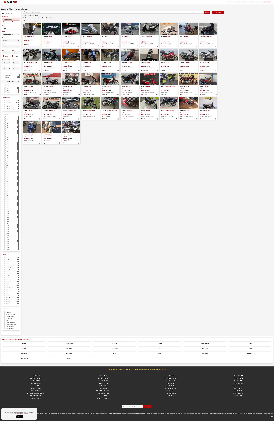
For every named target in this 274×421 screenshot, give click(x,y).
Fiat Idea (250, 343)
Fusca (159, 348)
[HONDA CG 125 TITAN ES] (188, 79)
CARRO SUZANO (170, 395)
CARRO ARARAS (238, 378)
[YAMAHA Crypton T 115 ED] (130, 103)
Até (13, 50)
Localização (5, 16)
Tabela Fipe (228, 2)
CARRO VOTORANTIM (103, 398)
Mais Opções (10, 81)
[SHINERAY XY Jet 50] (149, 29)
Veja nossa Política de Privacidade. (21, 413)
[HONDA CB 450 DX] (71, 29)
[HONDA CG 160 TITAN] (51, 29)
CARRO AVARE (36, 380)
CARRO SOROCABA (35, 395)
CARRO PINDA (238, 388)
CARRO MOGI (103, 388)
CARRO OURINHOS (170, 388)
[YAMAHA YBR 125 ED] (208, 103)
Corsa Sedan (69, 343)
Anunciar (252, 2)
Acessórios (6, 309)
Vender (115, 369)
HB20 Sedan (24, 353)
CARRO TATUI (238, 395)
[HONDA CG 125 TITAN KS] (110, 55)
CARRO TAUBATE (36, 398)
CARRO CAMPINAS (36, 383)
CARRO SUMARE (103, 395)
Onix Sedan (205, 353)
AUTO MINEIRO (103, 375)
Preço (3, 66)
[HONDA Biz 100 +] (51, 55)
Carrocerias (6, 85)
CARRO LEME (171, 385)
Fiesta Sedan (114, 348)
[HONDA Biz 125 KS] (149, 103)
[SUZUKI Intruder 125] (32, 55)
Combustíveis (6, 97)
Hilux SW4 (69, 353)
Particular (17, 22)
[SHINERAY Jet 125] (130, 55)
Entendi (20, 416)
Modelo (4, 37)
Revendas (237, 2)
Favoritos (244, 2)
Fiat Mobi (23, 348)
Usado (16, 56)
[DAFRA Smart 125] (169, 29)
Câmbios (4, 73)
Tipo (3, 25)
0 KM (6, 56)
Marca (3, 31)
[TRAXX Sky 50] (110, 29)
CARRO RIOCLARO (170, 390)
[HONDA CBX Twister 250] (169, 79)
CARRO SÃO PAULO (103, 393)
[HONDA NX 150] (169, 55)
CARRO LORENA (36, 388)
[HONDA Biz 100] (90, 79)
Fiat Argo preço (205, 343)
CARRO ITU (171, 383)
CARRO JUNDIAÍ (103, 385)
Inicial (110, 369)
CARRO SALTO (238, 390)
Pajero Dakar (250, 353)
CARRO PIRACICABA (36, 390)
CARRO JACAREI (238, 383)
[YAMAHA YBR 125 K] (149, 55)
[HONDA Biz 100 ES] (71, 55)
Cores (4, 254)
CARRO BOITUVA (170, 380)
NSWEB (271, 417)
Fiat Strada (69, 348)
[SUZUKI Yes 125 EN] (208, 55)
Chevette (23, 343)
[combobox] (11, 19)
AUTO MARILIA (36, 375)
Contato (259, 2)
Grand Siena (205, 348)
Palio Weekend (24, 358)
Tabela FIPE (49, 17)
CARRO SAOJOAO (171, 393)
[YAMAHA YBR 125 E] (188, 55)
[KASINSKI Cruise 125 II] (51, 103)
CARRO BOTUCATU (238, 380)
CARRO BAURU (103, 380)
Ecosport (159, 343)
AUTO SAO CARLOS (35, 378)
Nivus (114, 353)
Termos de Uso (161, 369)
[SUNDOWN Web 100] (90, 29)
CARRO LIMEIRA (238, 385)
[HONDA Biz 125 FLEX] (32, 127)
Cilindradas (6, 114)
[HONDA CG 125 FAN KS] (188, 103)
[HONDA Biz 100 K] (130, 29)
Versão (4, 44)
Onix (159, 353)
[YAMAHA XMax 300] (32, 29)
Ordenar (219, 12)
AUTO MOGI (170, 375)
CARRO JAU (36, 385)
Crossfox (114, 343)
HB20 (250, 348)
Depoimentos (143, 369)
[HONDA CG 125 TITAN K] (208, 79)
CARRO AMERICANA (103, 378)
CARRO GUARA (103, 383)
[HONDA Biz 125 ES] (188, 29)
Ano (3, 50)
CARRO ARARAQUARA (170, 378)
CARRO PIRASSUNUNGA (103, 390)
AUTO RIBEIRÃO (238, 375)
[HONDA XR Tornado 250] (110, 103)
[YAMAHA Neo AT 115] (208, 29)
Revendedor (8, 22)
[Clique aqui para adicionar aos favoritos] (40, 44)
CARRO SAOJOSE (238, 393)
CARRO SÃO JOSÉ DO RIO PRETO (36, 393)
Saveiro (69, 358)
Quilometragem (6, 59)
